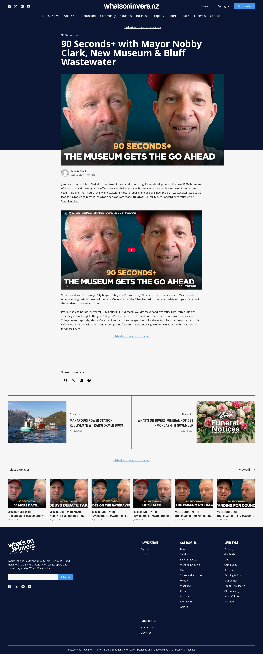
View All (244, 469)
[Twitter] (15, 6)
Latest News (50, 15)
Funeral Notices (188, 560)
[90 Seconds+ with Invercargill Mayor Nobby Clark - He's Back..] (152, 493)
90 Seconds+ (69, 35)
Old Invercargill (232, 591)
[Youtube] (28, 6)
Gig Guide (229, 554)
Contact (215, 15)
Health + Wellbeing (234, 586)
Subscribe (244, 6)
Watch (183, 570)
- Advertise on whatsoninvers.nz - (143, 27)
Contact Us (147, 627)
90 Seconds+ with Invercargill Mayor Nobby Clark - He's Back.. (151, 514)
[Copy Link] (89, 380)
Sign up (145, 549)
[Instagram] (22, 6)
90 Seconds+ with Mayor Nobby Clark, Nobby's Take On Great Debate (67, 514)
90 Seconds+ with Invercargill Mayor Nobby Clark (26, 514)
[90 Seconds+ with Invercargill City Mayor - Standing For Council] (236, 493)
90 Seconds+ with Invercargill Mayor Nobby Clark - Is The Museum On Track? (193, 514)
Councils (126, 15)
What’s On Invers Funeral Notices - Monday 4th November (165, 422)
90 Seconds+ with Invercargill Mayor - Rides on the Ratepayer (110, 514)
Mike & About (78, 171)
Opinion (184, 596)
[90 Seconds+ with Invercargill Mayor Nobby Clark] (27, 493)
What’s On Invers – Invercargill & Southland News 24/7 (105, 649)
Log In (144, 554)
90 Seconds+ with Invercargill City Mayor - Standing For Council (235, 514)
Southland (89, 15)
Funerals (200, 15)
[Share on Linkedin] (81, 380)
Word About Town (190, 565)
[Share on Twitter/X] (73, 380)
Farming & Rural (233, 575)
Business (142, 15)
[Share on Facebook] (65, 380)
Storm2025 (186, 602)
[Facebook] (9, 6)
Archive (184, 607)
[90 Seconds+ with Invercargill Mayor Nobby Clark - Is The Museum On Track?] (194, 493)
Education (229, 602)
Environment (231, 581)
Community (108, 15)
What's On (70, 15)
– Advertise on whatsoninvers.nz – (131, 336)
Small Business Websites (182, 649)
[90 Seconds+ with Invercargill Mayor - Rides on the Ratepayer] (111, 493)
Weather (184, 581)
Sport (172, 15)
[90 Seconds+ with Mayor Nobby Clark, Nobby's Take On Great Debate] (69, 493)
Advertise (146, 633)
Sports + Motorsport (191, 575)
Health (185, 15)
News (183, 549)
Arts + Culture (231, 596)
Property (158, 15)
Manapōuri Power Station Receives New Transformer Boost (97, 422)
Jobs (226, 560)
